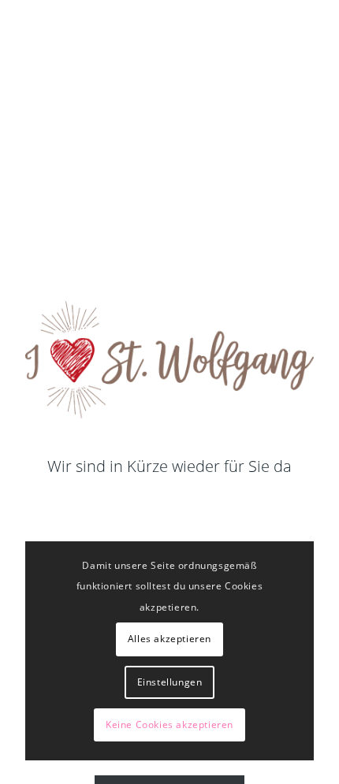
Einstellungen (170, 682)
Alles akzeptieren (169, 638)
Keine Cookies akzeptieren (169, 724)
